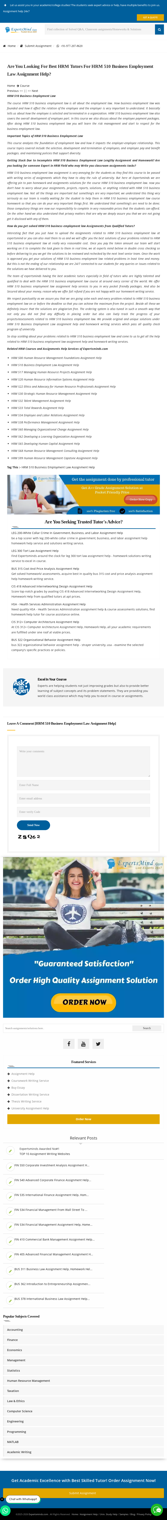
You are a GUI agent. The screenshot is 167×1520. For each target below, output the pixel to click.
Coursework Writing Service (30, 1081)
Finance (12, 1340)
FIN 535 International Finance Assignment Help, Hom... (51, 1195)
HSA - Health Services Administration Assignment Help (48, 604)
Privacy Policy (144, 1514)
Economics (14, 1350)
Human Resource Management (28, 1381)
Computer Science (19, 1411)
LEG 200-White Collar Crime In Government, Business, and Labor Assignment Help (67, 533)
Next (35, 91)
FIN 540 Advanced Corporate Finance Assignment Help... (52, 1180)
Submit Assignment (38, 46)
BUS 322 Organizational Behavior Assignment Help (45, 640)
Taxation (13, 1391)
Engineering (15, 1421)
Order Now (83, 1119)
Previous (13, 91)
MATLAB (13, 1442)
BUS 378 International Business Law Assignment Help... (52, 1299)
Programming (16, 1432)
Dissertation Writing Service (30, 1094)
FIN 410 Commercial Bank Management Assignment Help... (54, 1239)
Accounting (15, 1330)
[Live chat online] (157, 1510)
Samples (124, 1514)
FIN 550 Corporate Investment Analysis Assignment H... (51, 1165)
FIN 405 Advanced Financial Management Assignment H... (53, 1254)
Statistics (13, 1370)
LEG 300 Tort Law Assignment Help (35, 551)
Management (16, 1360)
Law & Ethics (16, 1401)
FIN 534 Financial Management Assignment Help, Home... (53, 1224)
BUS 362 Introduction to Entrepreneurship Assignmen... (52, 1284)
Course (25, 86)
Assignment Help (23, 1074)
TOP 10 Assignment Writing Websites (45, 1154)
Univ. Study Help (109, 1514)
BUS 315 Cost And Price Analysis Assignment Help (45, 569)
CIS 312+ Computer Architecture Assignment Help (45, 622)
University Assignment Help (30, 1108)
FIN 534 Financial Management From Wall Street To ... (50, 1210)
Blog (132, 1514)
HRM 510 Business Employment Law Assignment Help (58, 467)
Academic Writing (19, 1452)
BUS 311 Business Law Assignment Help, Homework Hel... (53, 1269)
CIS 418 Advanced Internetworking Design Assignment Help (51, 586)
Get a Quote (150, 17)
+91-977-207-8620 (70, 46)
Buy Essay (18, 1087)
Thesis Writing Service (26, 1101)
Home (12, 46)
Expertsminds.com (39, 1514)
